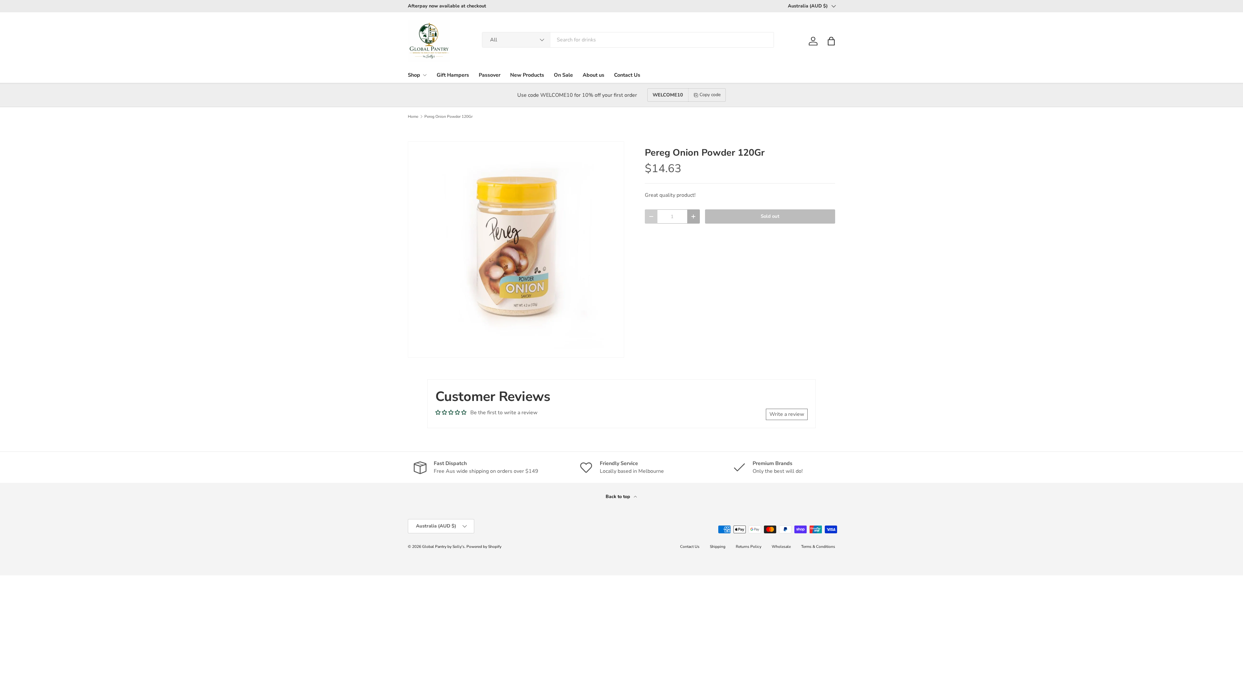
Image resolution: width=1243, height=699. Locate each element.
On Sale (563, 75)
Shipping (717, 546)
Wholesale (781, 546)
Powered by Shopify (483, 546)
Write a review (786, 414)
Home (413, 116)
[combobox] (628, 39)
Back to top (618, 497)
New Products (527, 75)
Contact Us (627, 75)
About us (593, 75)
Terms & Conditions (818, 546)
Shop (414, 75)
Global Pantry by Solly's (443, 546)
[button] (831, 41)
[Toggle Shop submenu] (425, 75)
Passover (489, 75)
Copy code (710, 95)
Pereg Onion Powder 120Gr (448, 116)
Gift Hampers (453, 75)
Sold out (770, 216)
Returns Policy (748, 546)
